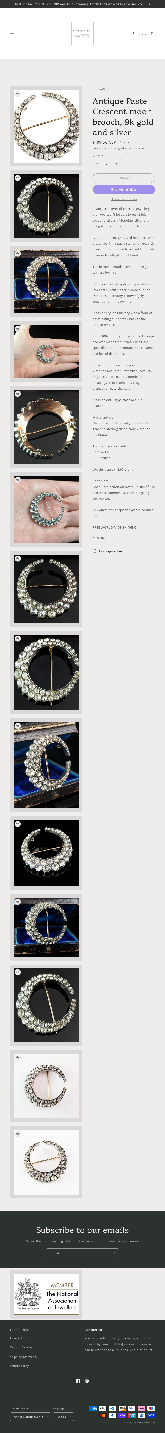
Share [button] (101, 538)
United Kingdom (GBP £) (28, 1416)
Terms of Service (21, 1347)
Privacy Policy (19, 1338)
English (61, 1416)
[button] (12, 33)
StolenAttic (138, 1423)
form (89, 1344)
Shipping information (24, 1357)
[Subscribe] (114, 1253)
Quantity (98, 155)
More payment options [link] (124, 199)
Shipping (114, 148)
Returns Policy (19, 1366)
